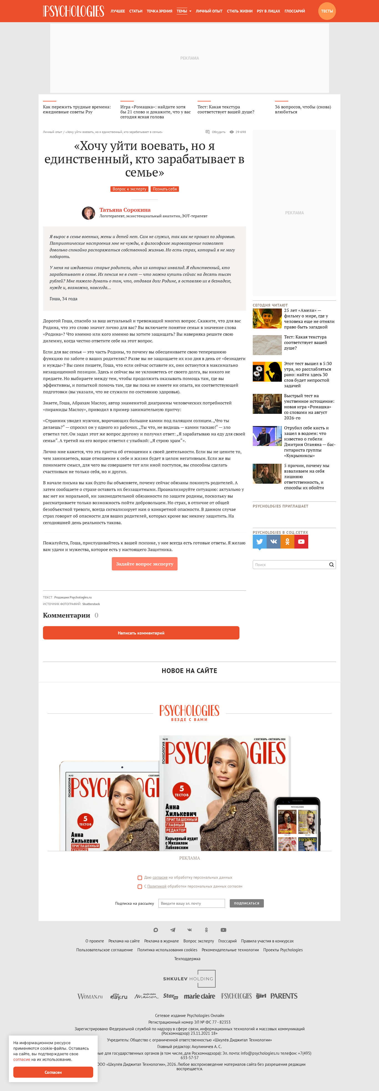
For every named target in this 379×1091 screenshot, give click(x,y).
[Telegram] (172, 930)
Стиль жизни (239, 11)
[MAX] (155, 930)
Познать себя (165, 189)
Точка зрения (159, 11)
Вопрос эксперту (198, 941)
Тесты (327, 11)
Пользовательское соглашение (104, 949)
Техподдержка (187, 958)
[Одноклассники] (206, 930)
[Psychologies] (73, 11)
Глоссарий (295, 11)
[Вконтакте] (189, 930)
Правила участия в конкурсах (267, 941)
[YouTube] (223, 930)
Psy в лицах (268, 11)
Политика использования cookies (167, 949)
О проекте (94, 941)
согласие (160, 877)
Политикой (156, 886)
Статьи (135, 11)
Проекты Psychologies (283, 949)
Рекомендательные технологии (230, 949)
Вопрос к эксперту (129, 189)
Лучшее (118, 11)
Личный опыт (209, 11)
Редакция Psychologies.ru (73, 597)
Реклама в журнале (161, 941)
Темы (182, 11)
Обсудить (219, 132)
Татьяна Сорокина (125, 209)
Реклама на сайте (124, 941)
